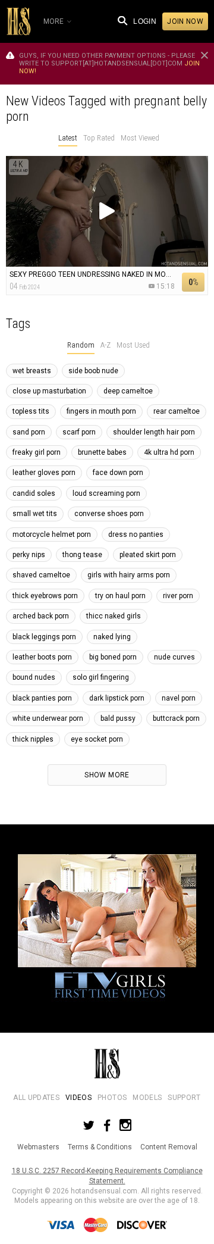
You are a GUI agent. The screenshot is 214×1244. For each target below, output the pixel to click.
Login (144, 21)
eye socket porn (97, 739)
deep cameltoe (128, 391)
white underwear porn (47, 718)
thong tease (82, 555)
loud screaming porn (106, 493)
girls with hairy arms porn (128, 575)
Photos (112, 1097)
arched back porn (40, 616)
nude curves (174, 657)
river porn (178, 596)
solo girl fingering (101, 677)
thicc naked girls (113, 616)
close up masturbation (49, 391)
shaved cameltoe (41, 575)
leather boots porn (42, 657)
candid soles (33, 493)
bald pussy (118, 718)
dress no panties (135, 534)
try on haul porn (120, 596)
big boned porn (113, 657)
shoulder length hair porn (154, 432)
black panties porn (42, 698)
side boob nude (93, 371)
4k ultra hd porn (169, 452)
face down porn (118, 472)
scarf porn (79, 432)
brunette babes (102, 452)
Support (184, 1097)
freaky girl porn (36, 452)
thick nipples (33, 739)
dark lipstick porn (116, 698)
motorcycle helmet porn (51, 534)
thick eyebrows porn (45, 596)
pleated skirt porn (147, 555)
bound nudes (33, 677)
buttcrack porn (176, 718)
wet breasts (31, 371)
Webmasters (38, 1147)
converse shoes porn (109, 514)
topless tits (30, 411)
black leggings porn (44, 637)
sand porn (28, 432)
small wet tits (34, 514)
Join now (185, 21)
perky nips (28, 555)
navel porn (179, 698)
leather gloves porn (43, 472)
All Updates (36, 1097)
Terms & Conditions (100, 1147)
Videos (78, 1097)
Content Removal (168, 1147)
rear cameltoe (176, 411)
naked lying (112, 637)
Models (147, 1097)
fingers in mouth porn (101, 411)
